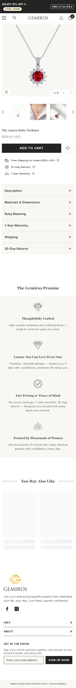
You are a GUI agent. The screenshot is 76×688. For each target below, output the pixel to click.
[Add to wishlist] (67, 148)
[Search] (14, 18)
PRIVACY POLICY (40, 684)
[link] (19, 541)
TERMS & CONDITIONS (20, 684)
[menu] (4, 18)
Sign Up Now (59, 660)
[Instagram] (16, 608)
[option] (38, 60)
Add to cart (32, 148)
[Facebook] (7, 608)
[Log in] (61, 18)
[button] (64, 93)
